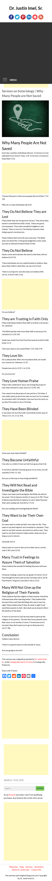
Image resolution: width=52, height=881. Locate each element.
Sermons (29, 867)
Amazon (12, 795)
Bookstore (38, 867)
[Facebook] (11, 19)
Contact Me (36, 870)
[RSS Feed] (41, 19)
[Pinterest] (23, 19)
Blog (22, 867)
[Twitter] (17, 19)
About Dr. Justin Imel (20, 870)
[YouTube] (35, 19)
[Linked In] (29, 19)
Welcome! (13, 867)
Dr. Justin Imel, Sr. (26, 8)
